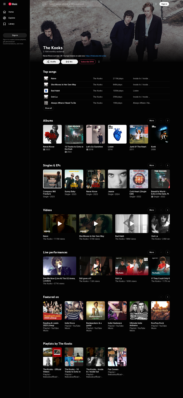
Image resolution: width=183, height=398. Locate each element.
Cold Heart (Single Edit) (138, 192)
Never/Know (48, 147)
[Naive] (59, 223)
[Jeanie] (117, 179)
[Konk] (160, 134)
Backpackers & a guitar (94, 324)
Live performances (55, 252)
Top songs (49, 71)
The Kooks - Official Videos (52, 370)
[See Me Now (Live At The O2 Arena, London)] (59, 266)
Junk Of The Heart (138, 147)
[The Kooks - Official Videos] (52, 356)
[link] (15, 12)
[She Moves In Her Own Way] (95, 223)
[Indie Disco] (74, 310)
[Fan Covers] (117, 356)
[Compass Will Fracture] (52, 179)
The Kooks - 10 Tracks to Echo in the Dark (73, 371)
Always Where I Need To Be (63, 103)
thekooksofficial (50, 377)
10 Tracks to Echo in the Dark (74, 148)
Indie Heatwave (115, 323)
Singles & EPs (52, 165)
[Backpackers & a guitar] (95, 310)
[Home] (12, 3)
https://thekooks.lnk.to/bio (96, 56)
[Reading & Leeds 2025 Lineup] (52, 310)
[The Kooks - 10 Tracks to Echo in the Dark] (74, 356)
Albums (48, 120)
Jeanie (111, 191)
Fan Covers (113, 369)
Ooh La (54, 97)
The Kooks (97, 78)
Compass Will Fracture (49, 192)
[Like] (155, 78)
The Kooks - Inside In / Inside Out (94, 370)
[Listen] (117, 134)
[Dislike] (160, 78)
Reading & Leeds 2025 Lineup (51, 324)
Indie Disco (70, 323)
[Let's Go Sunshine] (95, 134)
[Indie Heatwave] (117, 310)
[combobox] (75, 3)
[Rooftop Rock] (160, 310)
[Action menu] (99, 61)
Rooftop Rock (157, 323)
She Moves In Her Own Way (63, 84)
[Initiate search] (46, 4)
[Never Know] (95, 179)
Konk (153, 147)
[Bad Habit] (131, 223)
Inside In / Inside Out (142, 78)
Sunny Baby (70, 191)
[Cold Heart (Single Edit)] (139, 179)
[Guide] (4, 3)
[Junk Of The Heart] (139, 134)
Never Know (91, 191)
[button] (46, 78)
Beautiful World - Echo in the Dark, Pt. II (160, 193)
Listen (136, 91)
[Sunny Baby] (74, 179)
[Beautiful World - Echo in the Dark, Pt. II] (160, 179)
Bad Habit (55, 91)
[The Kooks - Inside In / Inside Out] (95, 356)
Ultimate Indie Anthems (136, 324)
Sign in (164, 4)
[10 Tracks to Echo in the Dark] (74, 134)
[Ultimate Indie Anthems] (139, 310)
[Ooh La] (131, 266)
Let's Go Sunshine (94, 147)
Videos (47, 210)
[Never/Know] (52, 134)
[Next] (167, 120)
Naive (53, 78)
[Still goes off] (95, 266)
